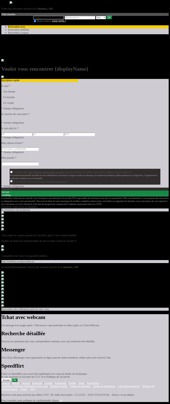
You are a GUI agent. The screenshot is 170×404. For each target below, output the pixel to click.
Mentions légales (59, 386)
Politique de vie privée (57, 181)
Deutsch (26, 383)
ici (61, 400)
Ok (14, 380)
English (72, 383)
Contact (24, 389)
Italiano (16, 383)
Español (48, 383)
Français (5, 383)
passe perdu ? (59, 20)
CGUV (42, 181)
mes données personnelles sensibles (46, 172)
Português (37, 383)
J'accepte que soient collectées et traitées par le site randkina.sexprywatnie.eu (72, 172)
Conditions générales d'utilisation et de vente (24, 386)
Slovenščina (92, 383)
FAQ (32, 389)
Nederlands (61, 383)
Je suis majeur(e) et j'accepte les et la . (41, 181)
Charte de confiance (80, 386)
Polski (81, 383)
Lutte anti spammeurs (129, 386)
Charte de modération (104, 386)
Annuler (6, 380)
